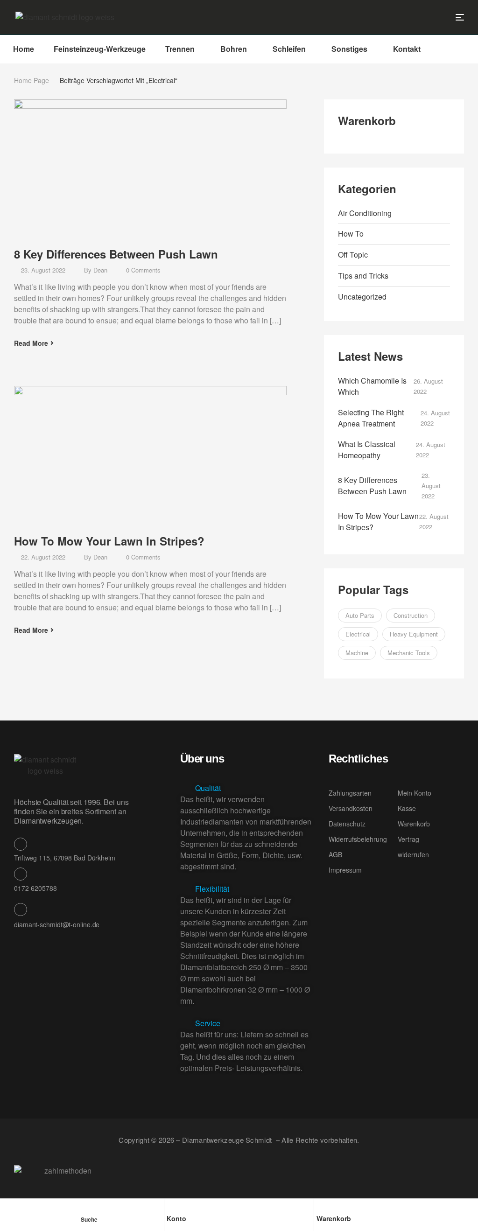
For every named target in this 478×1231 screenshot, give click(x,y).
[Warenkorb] (320, 1207)
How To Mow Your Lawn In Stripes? (109, 541)
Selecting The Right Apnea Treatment (371, 418)
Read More (31, 343)
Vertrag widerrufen (413, 846)
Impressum (345, 869)
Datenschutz (347, 823)
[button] (247, 788)
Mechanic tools (408, 652)
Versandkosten (351, 808)
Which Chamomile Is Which (372, 386)
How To (351, 233)
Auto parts (359, 615)
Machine (356, 652)
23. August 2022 (43, 270)
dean (100, 270)
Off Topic (353, 254)
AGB (335, 854)
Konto (176, 1218)
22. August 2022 (43, 557)
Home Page (31, 80)
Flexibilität (212, 888)
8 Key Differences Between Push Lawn (116, 254)
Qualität (208, 788)
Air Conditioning (365, 213)
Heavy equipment (414, 633)
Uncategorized (362, 296)
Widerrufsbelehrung (358, 839)
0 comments (143, 270)
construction (411, 615)
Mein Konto (414, 792)
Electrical (358, 633)
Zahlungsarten (350, 792)
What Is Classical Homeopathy (366, 450)
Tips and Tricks (363, 275)
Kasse (407, 808)
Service (207, 1023)
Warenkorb (333, 1218)
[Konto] (171, 1207)
